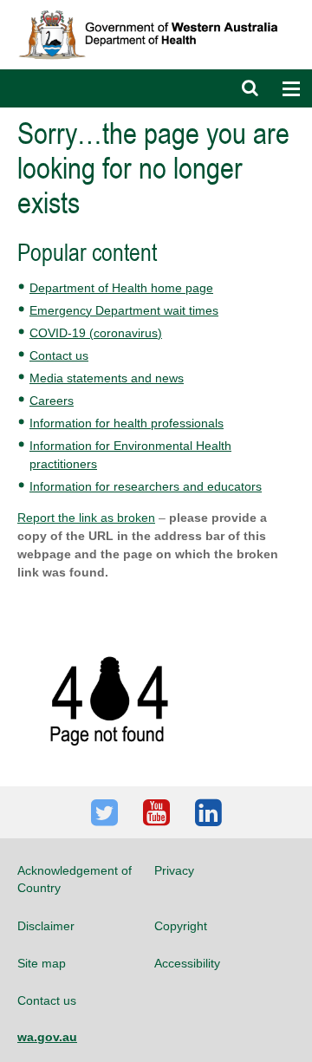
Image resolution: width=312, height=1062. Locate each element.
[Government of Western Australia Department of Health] (156, 8)
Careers (51, 400)
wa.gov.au (47, 1037)
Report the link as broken (86, 517)
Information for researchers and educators (145, 486)
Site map (41, 963)
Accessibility (187, 963)
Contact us (58, 355)
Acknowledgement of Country (74, 879)
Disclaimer (46, 926)
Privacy (174, 870)
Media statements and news (106, 378)
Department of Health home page (121, 288)
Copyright (180, 926)
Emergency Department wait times (123, 310)
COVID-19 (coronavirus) (95, 333)
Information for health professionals (126, 423)
